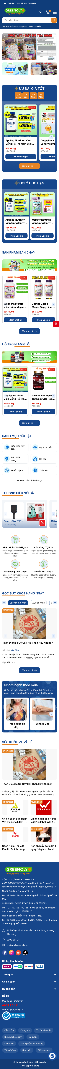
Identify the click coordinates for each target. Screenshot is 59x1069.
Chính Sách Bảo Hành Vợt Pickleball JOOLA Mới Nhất (14, 820)
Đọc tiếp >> (8, 662)
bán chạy (18, 252)
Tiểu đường (10, 1050)
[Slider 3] (29, 46)
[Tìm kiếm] (54, 20)
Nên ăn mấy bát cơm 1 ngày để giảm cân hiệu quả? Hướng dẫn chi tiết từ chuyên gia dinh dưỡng (43, 847)
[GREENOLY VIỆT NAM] (15, 12)
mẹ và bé (17, 742)
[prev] (4, 602)
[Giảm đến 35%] (24, 514)
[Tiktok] (25, 952)
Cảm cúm (9, 1030)
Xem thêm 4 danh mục (31, 480)
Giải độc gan (44, 1050)
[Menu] (54, 12)
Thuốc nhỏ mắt (43, 1030)
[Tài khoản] (40, 12)
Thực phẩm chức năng (32, 1043)
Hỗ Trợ (16, 344)
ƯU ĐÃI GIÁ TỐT (31, 89)
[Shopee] (18, 952)
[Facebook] (4, 952)
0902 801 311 (13, 939)
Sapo (36, 1065)
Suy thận (26, 1050)
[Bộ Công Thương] (13, 1015)
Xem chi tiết (15, 320)
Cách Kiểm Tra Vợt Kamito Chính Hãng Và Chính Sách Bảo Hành (15, 847)
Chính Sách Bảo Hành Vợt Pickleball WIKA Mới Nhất (43, 820)
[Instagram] (11, 952)
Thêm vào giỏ (21, 156)
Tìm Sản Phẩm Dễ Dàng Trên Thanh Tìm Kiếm (21, 26)
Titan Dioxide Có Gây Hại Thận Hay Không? (27, 642)
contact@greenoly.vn (17, 945)
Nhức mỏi (9, 1043)
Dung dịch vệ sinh (13, 1037)
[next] (55, 602)
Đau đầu (33, 1037)
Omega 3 (25, 1030)
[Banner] (15, 68)
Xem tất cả (27, 166)
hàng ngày (23, 593)
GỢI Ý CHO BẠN (31, 183)
